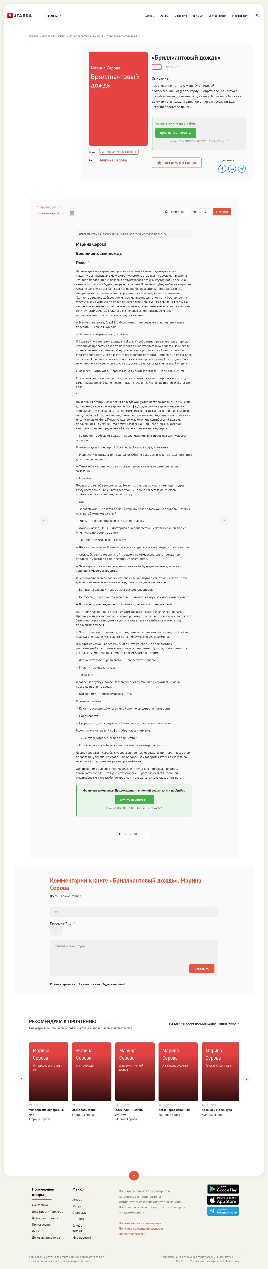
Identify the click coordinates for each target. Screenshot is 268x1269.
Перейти (222, 212)
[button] (257, 16)
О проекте (180, 15)
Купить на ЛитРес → (175, 133)
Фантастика (40, 1205)
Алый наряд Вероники (174, 1110)
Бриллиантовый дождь (124, 36)
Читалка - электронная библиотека (216, 1261)
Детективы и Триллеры (48, 1211)
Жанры (164, 15)
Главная (33, 36)
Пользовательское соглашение (140, 1223)
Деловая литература (46, 1237)
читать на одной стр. (51, 213)
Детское (37, 1231)
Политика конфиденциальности (141, 1228)
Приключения (41, 1224)
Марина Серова (113, 160)
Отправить (201, 969)
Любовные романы (54, 36)
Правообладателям (132, 1234)
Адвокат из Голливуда (217, 1110)
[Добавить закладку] (72, 213)
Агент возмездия (84, 1110)
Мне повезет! (240, 15)
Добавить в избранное (181, 163)
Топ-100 (198, 15)
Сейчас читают (217, 15)
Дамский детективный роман (87, 36)
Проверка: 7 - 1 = (62, 923)
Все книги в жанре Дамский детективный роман (202, 1023)
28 (135, 834)
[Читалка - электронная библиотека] (19, 15)
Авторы (149, 15)
